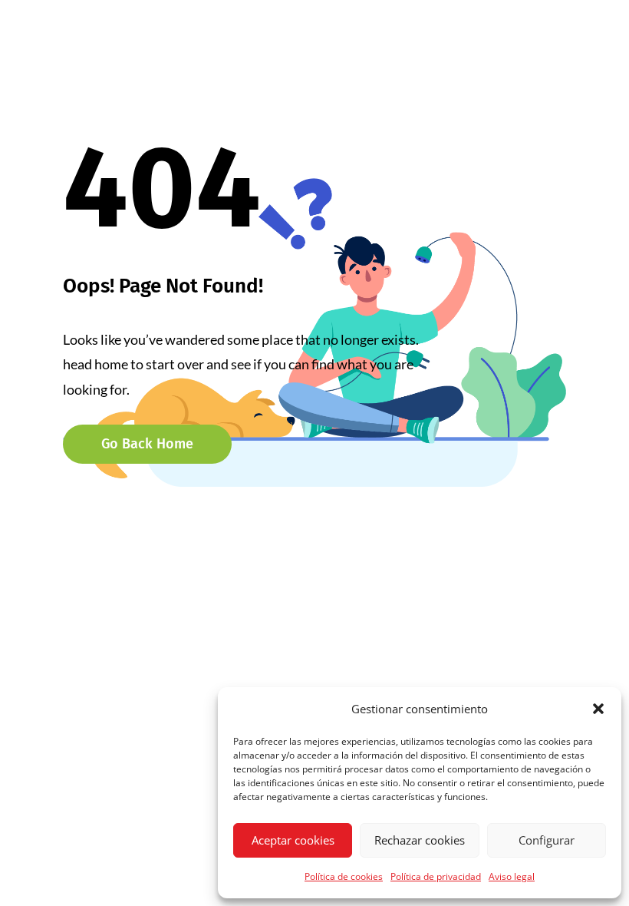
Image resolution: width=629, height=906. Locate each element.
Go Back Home (147, 443)
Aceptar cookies (293, 840)
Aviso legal (512, 876)
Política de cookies (344, 876)
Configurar (547, 840)
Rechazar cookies (419, 840)
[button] (598, 708)
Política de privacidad (435, 876)
